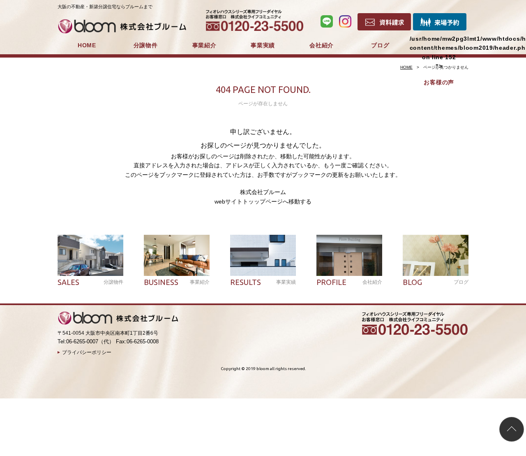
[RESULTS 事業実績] (263, 255)
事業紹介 (204, 45)
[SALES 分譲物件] (90, 255)
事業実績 (263, 45)
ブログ (380, 45)
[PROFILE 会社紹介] (349, 255)
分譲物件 (146, 45)
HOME (87, 45)
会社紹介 (321, 45)
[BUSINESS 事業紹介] (177, 255)
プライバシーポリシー (86, 352)
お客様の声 (439, 82)
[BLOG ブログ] (435, 255)
